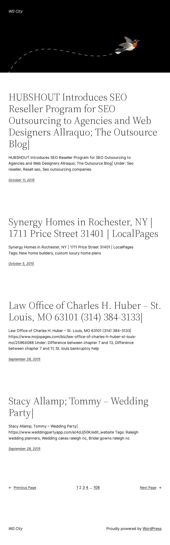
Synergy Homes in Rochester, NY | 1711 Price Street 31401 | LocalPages (83, 227)
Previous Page (22, 487)
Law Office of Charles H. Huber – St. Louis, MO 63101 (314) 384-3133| (84, 311)
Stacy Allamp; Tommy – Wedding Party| (78, 406)
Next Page (151, 487)
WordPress (152, 528)
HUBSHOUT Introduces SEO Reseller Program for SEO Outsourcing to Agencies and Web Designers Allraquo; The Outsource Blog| (82, 120)
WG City (15, 11)
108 (97, 487)
